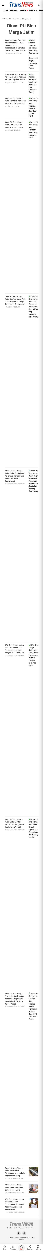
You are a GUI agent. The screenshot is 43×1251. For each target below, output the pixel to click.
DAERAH (22, 10)
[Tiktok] (24, 1233)
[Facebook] (19, 1233)
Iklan (20, 1228)
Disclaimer (32, 1228)
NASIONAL (14, 10)
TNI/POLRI (33, 10)
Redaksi (9, 1228)
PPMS (15, 1228)
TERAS (5, 10)
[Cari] (39, 5)
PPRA (25, 1228)
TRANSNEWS (6, 19)
